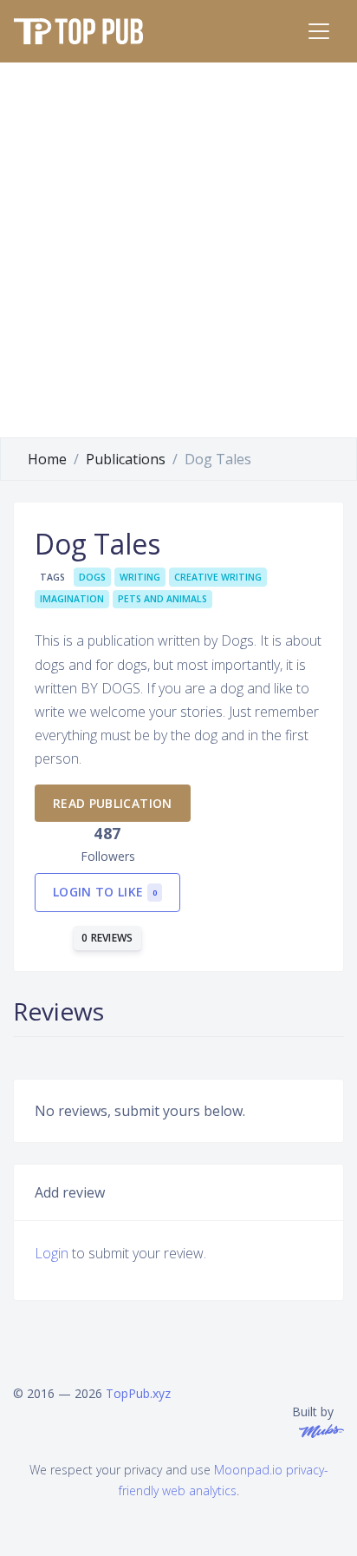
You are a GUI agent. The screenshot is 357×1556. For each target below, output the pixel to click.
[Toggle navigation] (319, 31)
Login (51, 1253)
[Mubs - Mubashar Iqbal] (318, 1429)
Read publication (112, 803)
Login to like (105, 891)
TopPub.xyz (138, 1393)
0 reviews (107, 937)
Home (47, 459)
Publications (126, 459)
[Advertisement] (178, 250)
